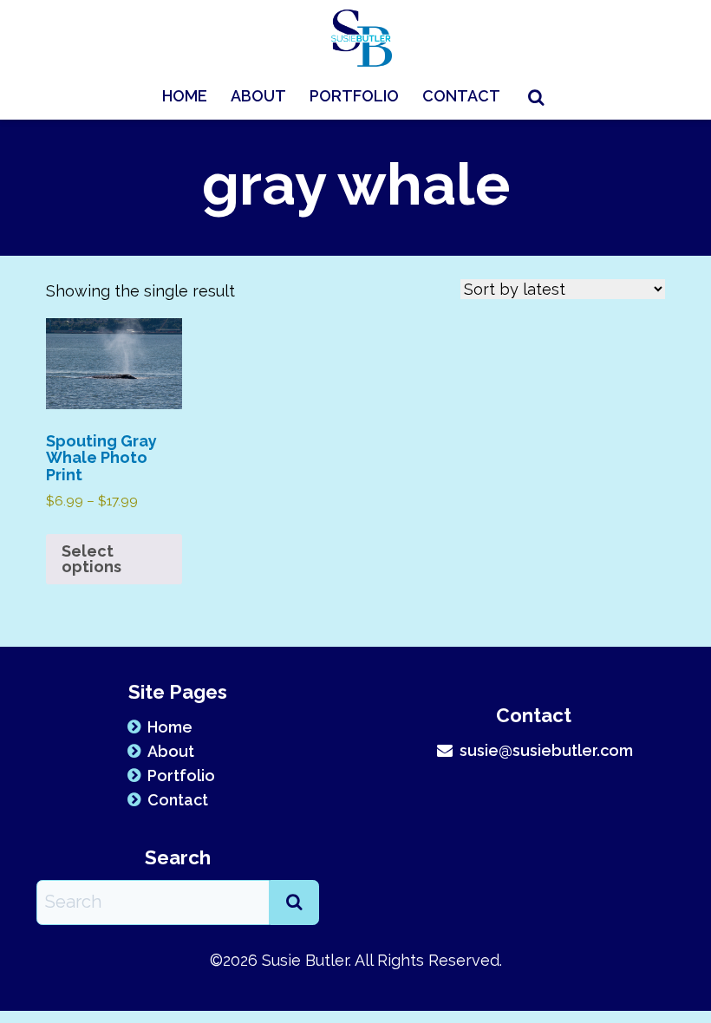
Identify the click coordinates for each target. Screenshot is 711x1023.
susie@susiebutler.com (546, 750)
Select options (91, 559)
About (258, 96)
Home (184, 96)
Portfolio (354, 96)
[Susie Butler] (361, 37)
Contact (461, 96)
